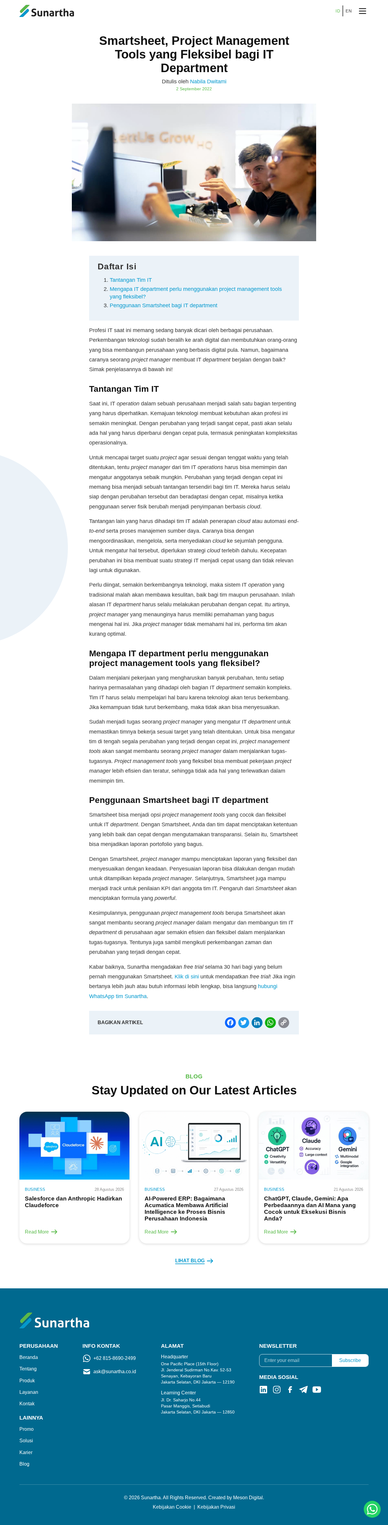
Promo (26, 1429)
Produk (27, 1380)
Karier (25, 1452)
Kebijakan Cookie (172, 1507)
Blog (24, 1464)
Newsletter (278, 1346)
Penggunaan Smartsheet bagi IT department (164, 305)
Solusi (26, 1440)
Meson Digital (248, 1497)
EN (349, 10)
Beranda (28, 1357)
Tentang (28, 1368)
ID (338, 10)
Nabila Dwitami (208, 81)
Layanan (28, 1392)
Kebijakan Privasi (216, 1507)
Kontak (27, 1403)
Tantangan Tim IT (131, 280)
